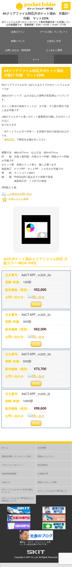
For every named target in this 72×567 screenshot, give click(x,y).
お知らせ (6, 482)
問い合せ (38, 297)
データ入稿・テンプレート (54, 31)
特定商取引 (43, 464)
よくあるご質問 (54, 50)
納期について (18, 40)
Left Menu (66, 6)
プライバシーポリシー (12, 464)
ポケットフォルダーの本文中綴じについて (17, 490)
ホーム (5, 447)
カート (36, 59)
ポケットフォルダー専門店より (52, 490)
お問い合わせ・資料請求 (18, 50)
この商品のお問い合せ (19, 194)
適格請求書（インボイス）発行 (16, 456)
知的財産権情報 (9, 473)
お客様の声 (43, 473)
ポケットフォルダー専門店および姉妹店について (17, 499)
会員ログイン (18, 31)
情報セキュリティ (46, 456)
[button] (36, 229)
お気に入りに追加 (18, 198)
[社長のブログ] (36, 539)
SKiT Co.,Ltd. (32, 557)
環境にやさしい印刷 (47, 482)
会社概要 (42, 447)
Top (68, 563)
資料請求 (9, 139)
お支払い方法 (54, 40)
